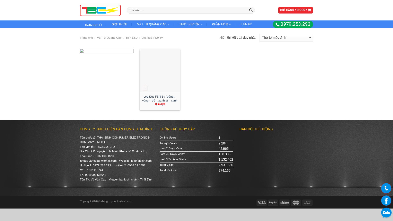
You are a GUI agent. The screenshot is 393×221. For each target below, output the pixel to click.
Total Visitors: (168, 170)
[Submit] (250, 10)
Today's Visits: (169, 143)
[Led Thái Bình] (100, 10)
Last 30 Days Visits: (172, 154)
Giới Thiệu (119, 24)
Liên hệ (246, 24)
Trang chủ (86, 37)
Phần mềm (220, 24)
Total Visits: (167, 164)
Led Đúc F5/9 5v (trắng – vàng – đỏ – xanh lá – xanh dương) (159, 100)
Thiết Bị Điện (189, 24)
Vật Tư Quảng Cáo (152, 24)
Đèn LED (132, 37)
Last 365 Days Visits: (173, 159)
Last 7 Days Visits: (171, 148)
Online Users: (168, 137)
